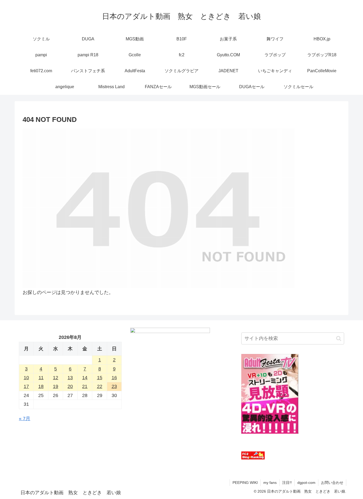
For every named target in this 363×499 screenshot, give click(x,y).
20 (70, 386)
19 (55, 386)
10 (26, 377)
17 (26, 386)
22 (99, 386)
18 (41, 386)
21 (84, 386)
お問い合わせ (332, 482)
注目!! (287, 482)
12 (55, 377)
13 (70, 377)
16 (114, 377)
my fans (270, 482)
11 (41, 377)
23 (114, 386)
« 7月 (24, 418)
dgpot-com (306, 482)
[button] (338, 338)
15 (99, 377)
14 (84, 377)
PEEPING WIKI (245, 482)
